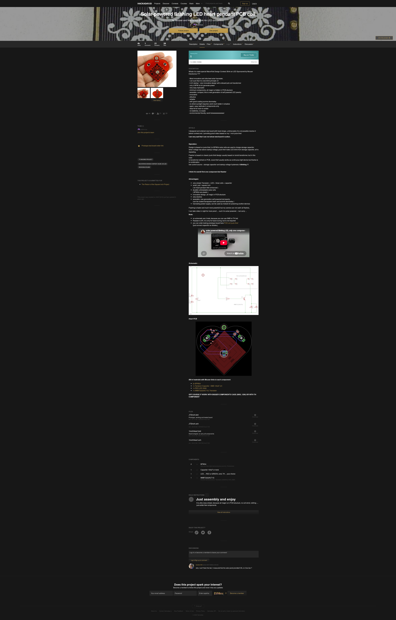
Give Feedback (178, 611)
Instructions (238, 44)
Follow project (183, 30)
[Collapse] (207, 495)
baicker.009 (199, 565)
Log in (254, 3)
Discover (166, 3)
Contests (175, 3)
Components (219, 44)
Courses (184, 3)
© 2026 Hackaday (198, 615)
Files (209, 44)
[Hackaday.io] (144, 3)
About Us (154, 611)
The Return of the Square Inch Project (155, 184)
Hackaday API (211, 611)
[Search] (229, 3)
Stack (191, 3)
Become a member (180, 587)
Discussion (249, 44)
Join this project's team (145, 132)
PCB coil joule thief (231, 223)
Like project (213, 30)
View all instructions (223, 512)
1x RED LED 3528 (199, 388)
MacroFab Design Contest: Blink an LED (153, 164)
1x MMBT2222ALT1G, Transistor (205, 390)
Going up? (198, 606)
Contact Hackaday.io (165, 611)
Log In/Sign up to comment (199, 560)
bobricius (199, 25)
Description (193, 44)
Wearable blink (144, 167)
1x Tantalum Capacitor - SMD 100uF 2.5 (207, 386)
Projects (157, 3)
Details (202, 44)
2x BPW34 (197, 383)
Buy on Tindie (249, 55)
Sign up (245, 3)
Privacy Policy (200, 611)
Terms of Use (190, 611)
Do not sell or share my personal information (231, 611)
